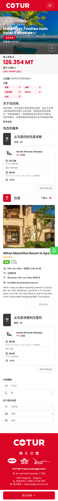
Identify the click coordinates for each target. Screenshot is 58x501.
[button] (8, 227)
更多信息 (7, 121)
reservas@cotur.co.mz (36, 484)
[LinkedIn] (37, 453)
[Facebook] (21, 453)
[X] (26, 453)
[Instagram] (32, 453)
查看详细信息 (45, 188)
